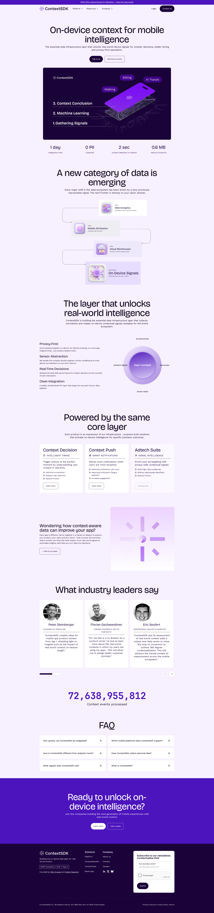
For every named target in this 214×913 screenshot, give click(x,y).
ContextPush (90, 866)
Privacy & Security (149, 905)
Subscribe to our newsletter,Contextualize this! (154, 856)
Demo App (89, 871)
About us (107, 857)
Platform (89, 857)
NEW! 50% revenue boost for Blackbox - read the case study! (107, 2)
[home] (54, 8)
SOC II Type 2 (62, 867)
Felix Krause (55, 872)
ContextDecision (92, 861)
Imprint (171, 905)
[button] (78, 9)
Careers (106, 866)
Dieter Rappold (71, 872)
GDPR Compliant (47, 867)
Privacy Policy (162, 905)
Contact (106, 861)
